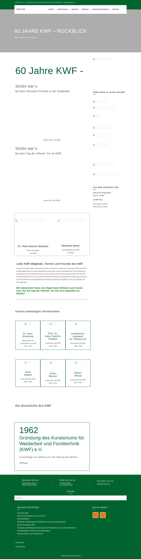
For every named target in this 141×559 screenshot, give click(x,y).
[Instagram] (103, 515)
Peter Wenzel (53, 375)
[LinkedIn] (95, 515)
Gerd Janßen (28, 373)
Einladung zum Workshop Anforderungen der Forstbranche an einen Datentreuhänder (46, 528)
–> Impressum (19, 542)
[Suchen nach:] (70, 497)
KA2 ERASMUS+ (23, 519)
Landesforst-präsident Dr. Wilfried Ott (78, 336)
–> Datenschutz (19, 547)
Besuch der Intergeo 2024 (26, 525)
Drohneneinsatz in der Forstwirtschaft (30, 534)
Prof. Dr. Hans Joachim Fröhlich (53, 336)
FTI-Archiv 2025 (22, 513)
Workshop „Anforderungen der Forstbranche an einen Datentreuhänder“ (41, 522)
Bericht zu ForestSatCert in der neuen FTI (31, 516)
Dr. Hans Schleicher (28, 335)
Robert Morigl (78, 374)
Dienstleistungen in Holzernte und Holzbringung (33, 531)
